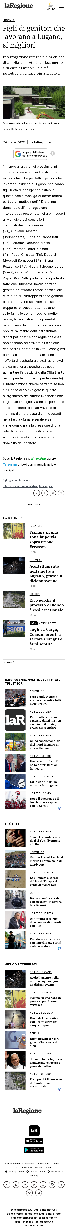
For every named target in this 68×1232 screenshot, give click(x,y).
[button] (6, 1184)
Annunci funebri (43, 1167)
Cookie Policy (37, 1171)
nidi (51, 486)
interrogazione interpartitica (20, 486)
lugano (43, 486)
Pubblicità (26, 1167)
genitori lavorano (19, 480)
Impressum (43, 1163)
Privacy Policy (15, 1171)
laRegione (42, 142)
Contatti (56, 1163)
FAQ (16, 1167)
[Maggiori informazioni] (52, 154)
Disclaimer (28, 1163)
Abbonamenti (12, 1163)
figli (5, 480)
